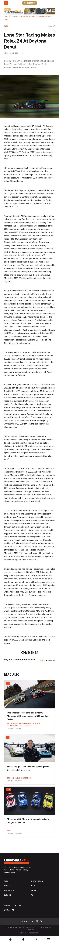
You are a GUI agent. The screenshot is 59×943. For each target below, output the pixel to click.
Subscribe (31, 3)
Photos (34, 890)
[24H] (10, 939)
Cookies (31, 929)
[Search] (35, 939)
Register (51, 660)
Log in (42, 660)
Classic (7, 886)
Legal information (45, 928)
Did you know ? (37, 881)
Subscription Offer (12, 905)
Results (34, 886)
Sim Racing (9, 890)
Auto (11, 16)
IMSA (16, 16)
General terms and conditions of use (20, 928)
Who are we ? (10, 910)
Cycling (7, 895)
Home (6, 16)
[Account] (23, 939)
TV (32, 895)
